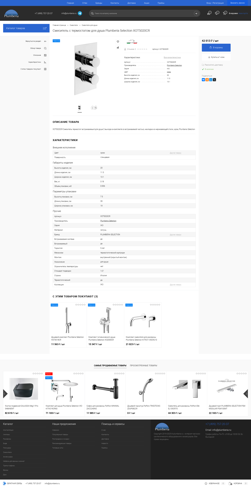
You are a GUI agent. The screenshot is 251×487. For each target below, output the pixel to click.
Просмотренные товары (143, 365)
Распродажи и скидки (60, 439)
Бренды (99, 3)
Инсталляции (8, 430)
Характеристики (34, 62)
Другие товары (175, 153)
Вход (209, 3)
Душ (4, 474)
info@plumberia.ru (221, 430)
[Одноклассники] (207, 79)
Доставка (131, 3)
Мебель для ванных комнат (14, 461)
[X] (214, 79)
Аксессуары (8, 457)
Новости (104, 443)
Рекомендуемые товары (62, 443)
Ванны (5, 470)
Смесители (7, 452)
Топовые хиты (57, 448)
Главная (70, 3)
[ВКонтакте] (203, 79)
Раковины (7, 439)
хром (169, 72)
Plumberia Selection (174, 65)
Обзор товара (35, 48)
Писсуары (7, 448)
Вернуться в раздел (33, 41)
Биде (5, 443)
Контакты (115, 3)
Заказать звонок (237, 3)
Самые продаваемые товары (110, 365)
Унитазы (6, 434)
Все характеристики (172, 57)
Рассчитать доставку (214, 65)
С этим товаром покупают (31, 69)
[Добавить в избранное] (118, 41)
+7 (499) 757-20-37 (33, 483)
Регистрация (218, 3)
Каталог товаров (15, 28)
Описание (37, 55)
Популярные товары (60, 434)
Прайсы (161, 3)
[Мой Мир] (210, 79)
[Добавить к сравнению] (118, 47)
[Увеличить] (86, 68)
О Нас (84, 3)
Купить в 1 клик (217, 57)
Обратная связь (14, 483)
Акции (146, 3)
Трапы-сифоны (9, 466)
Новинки (55, 430)
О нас (103, 430)
